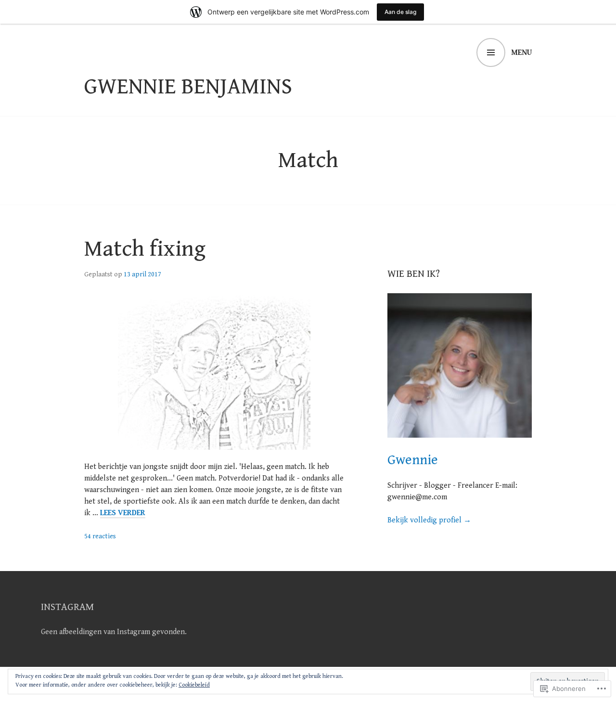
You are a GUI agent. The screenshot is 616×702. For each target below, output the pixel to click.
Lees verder (122, 513)
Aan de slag (400, 11)
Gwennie (412, 460)
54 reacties (100, 536)
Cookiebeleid (194, 685)
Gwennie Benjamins (188, 87)
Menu (521, 52)
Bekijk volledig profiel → (429, 520)
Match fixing (144, 249)
